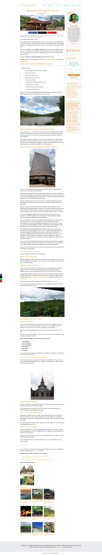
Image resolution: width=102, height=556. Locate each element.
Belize (72, 101)
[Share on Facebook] (1, 275)
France (78, 108)
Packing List (69, 117)
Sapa (30, 132)
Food (75, 108)
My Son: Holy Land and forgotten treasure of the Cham (35, 456)
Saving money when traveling (73, 87)
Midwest (71, 113)
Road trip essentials (71, 96)
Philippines (75, 117)
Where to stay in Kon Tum (31, 75)
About (73, 5)
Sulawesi (78, 122)
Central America (76, 103)
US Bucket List (70, 127)
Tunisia (73, 125)
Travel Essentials (66, 5)
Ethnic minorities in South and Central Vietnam (36, 70)
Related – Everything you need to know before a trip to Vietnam (36, 63)
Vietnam (76, 127)
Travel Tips (58, 5)
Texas (75, 124)
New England (68, 115)
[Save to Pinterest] (1, 281)
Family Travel (70, 108)
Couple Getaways (72, 105)
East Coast (69, 106)
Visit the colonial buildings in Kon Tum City (36, 82)
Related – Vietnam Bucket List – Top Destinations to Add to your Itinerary (38, 146)
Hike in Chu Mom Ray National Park (34, 86)
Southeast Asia (71, 120)
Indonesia (74, 112)
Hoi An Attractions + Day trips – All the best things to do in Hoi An (37, 459)
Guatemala (72, 110)
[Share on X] (1, 277)
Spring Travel (69, 122)
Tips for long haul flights (72, 93)
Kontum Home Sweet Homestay (38, 277)
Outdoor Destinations (74, 115)
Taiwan (72, 124)
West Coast (68, 129)
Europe (75, 106)
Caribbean (69, 103)
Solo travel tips (69, 89)
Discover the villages (31, 79)
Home (44, 5)
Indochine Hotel (54, 281)
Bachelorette (68, 101)
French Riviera (68, 110)
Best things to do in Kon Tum (32, 77)
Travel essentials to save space (73, 86)
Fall (78, 106)
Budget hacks (75, 101)
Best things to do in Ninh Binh (29, 458)
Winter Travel (74, 129)
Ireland (78, 112)
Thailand (78, 124)
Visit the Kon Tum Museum (32, 84)
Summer (68, 124)
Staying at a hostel (70, 91)
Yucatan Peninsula (70, 130)
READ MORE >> (74, 43)
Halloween (76, 110)
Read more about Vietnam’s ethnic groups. (30, 251)
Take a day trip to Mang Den (32, 89)
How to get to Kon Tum (30, 72)
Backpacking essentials (71, 95)
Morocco (75, 113)
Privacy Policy (59, 547)
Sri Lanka (75, 122)
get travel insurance (51, 59)
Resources (78, 5)
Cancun (79, 101)
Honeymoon (69, 112)
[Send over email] (1, 279)
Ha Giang (35, 450)
